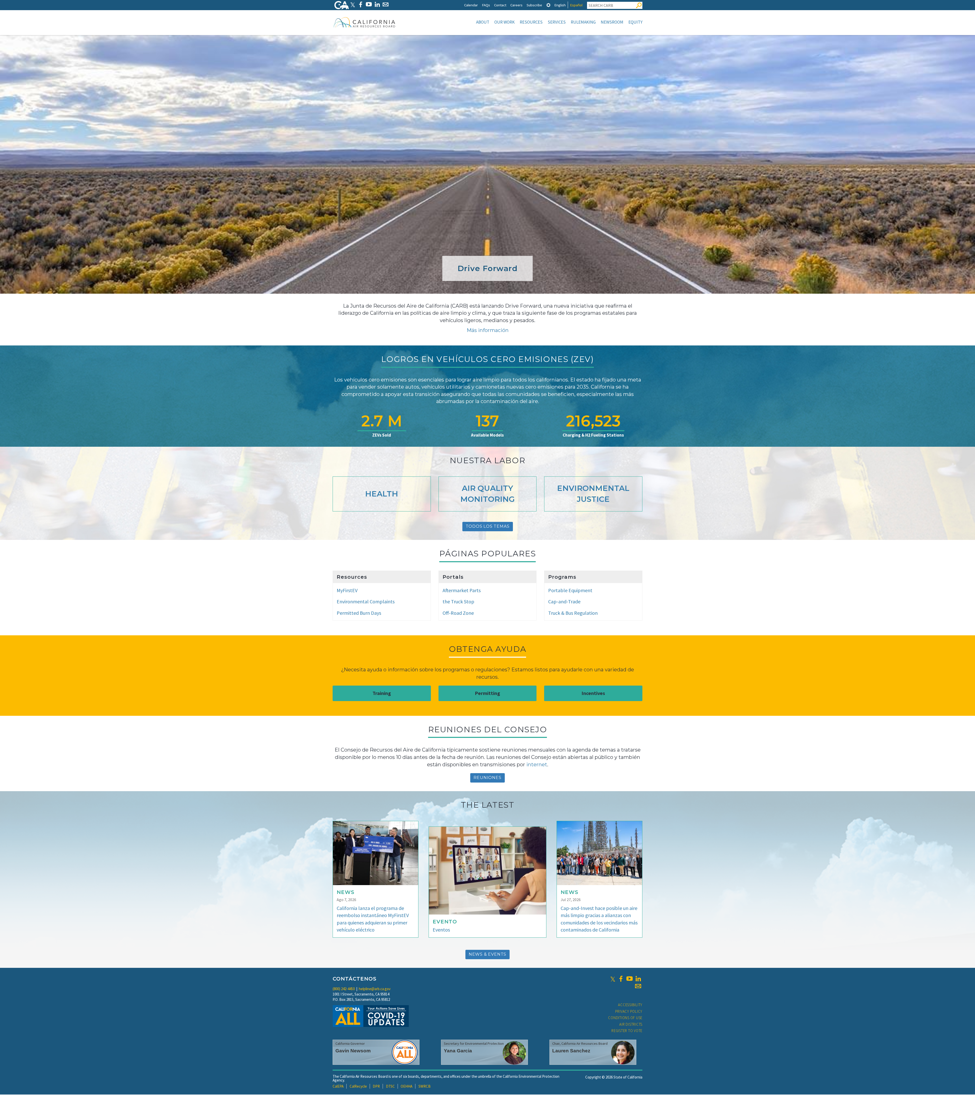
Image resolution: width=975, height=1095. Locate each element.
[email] (638, 986)
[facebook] (621, 978)
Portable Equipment (570, 590)
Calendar (471, 5)
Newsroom (612, 22)
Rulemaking (583, 22)
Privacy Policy (629, 1011)
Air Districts (630, 1024)
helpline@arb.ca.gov (375, 988)
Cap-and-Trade (564, 601)
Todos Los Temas (488, 526)
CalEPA (338, 1086)
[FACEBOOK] (360, 4)
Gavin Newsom (353, 1050)
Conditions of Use (625, 1017)
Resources (531, 22)
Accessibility (630, 1004)
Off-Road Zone (458, 613)
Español (576, 5)
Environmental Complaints (366, 601)
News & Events (487, 954)
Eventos (441, 929)
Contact (500, 5)
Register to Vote (626, 1030)
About (482, 22)
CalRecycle (358, 1086)
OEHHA (406, 1086)
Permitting (487, 693)
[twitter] (612, 978)
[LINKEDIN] (377, 4)
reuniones (487, 777)
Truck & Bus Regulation (573, 613)
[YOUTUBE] (369, 4)
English (560, 5)
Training (381, 693)
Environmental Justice (593, 494)
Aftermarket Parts (462, 590)
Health (381, 494)
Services (557, 22)
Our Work (504, 22)
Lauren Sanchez (571, 1050)
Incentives (593, 693)
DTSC (390, 1086)
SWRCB (424, 1086)
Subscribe (534, 5)
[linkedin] (638, 978)
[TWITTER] (352, 4)
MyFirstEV (347, 590)
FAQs (486, 5)
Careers (516, 5)
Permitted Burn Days (359, 613)
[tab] (548, 5)
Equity (635, 22)
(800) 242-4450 (344, 988)
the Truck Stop (458, 601)
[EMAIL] (385, 4)
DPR (376, 1086)
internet (536, 764)
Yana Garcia (458, 1050)
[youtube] (629, 978)
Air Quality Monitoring (487, 494)
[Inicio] (364, 22)
